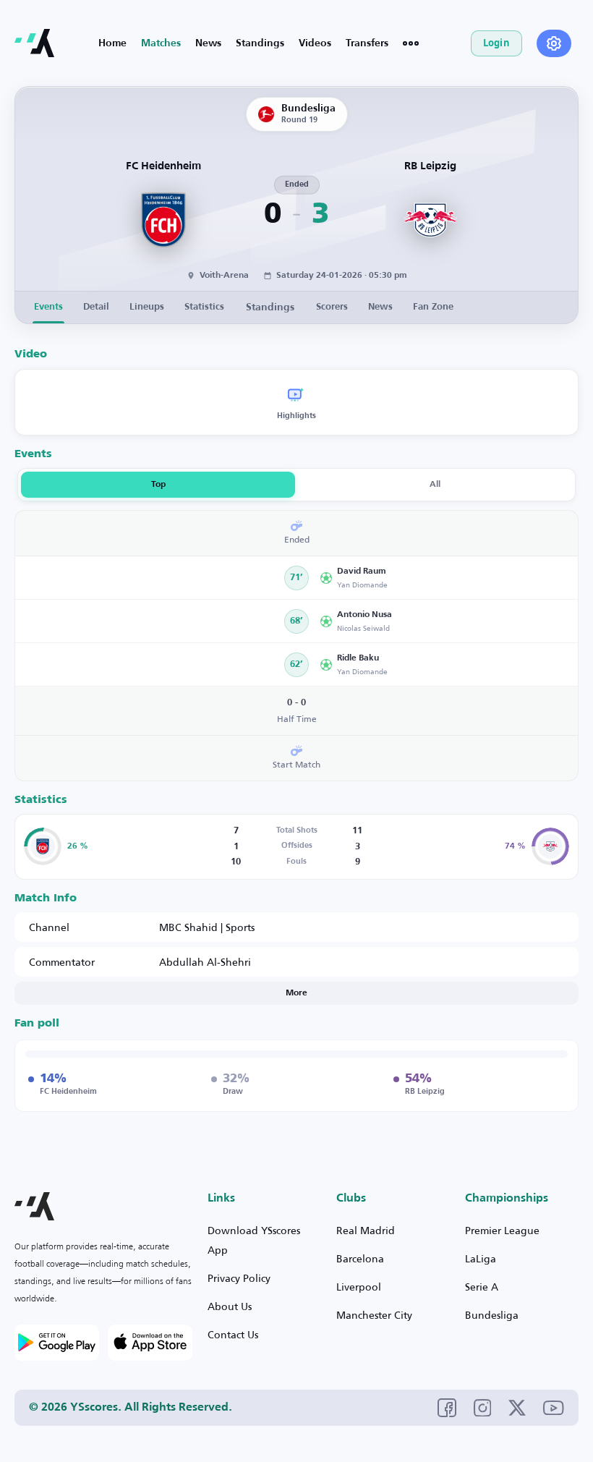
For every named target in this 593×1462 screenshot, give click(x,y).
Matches (161, 43)
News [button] (380, 307)
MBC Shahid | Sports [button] (207, 927)
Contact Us (233, 1334)
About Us (230, 1306)
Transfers (367, 43)
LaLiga (480, 1258)
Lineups (146, 307)
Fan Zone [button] (433, 307)
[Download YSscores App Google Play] (56, 1343)
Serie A (481, 1286)
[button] (444, 577)
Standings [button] (270, 307)
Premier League (502, 1230)
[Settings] (554, 43)
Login (496, 42)
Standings (260, 43)
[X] (517, 1407)
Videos (315, 43)
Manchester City (374, 1315)
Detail (96, 307)
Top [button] (158, 484)
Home (112, 43)
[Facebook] (447, 1407)
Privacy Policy (239, 1278)
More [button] (296, 993)
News (208, 43)
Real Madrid (365, 1230)
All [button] (435, 484)
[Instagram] (483, 1408)
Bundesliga (492, 1315)
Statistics (204, 307)
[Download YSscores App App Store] (150, 1343)
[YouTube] (553, 1407)
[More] (411, 43)
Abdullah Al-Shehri (205, 961)
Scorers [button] (332, 307)
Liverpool (358, 1286)
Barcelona (360, 1258)
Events (48, 307)
